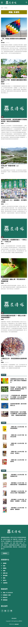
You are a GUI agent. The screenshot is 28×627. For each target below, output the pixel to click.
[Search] (26, 2)
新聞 (2, 117)
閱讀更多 (5, 553)
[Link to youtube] (5, 611)
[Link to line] (11, 611)
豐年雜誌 (3, 36)
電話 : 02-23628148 (8, 593)
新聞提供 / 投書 (7, 595)
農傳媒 (2, 123)
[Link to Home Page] (14, 2)
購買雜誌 (5, 600)
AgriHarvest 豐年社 (18, 621)
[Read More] (14, 27)
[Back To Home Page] (14, 531)
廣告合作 (5, 598)
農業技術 (3, 77)
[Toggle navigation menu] (2, 2)
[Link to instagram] (8, 611)
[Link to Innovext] (17, 624)
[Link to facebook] (2, 611)
